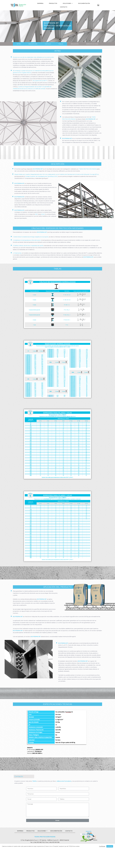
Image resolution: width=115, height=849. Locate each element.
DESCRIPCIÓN (32, 44)
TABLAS (60, 44)
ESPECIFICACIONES (92, 44)
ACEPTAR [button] (109, 846)
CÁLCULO (48, 44)
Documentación (84, 3)
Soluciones (67, 3)
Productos (53, 3)
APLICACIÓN (75, 44)
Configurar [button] (102, 846)
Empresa (40, 3)
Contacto (63, 7)
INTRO (19, 44)
